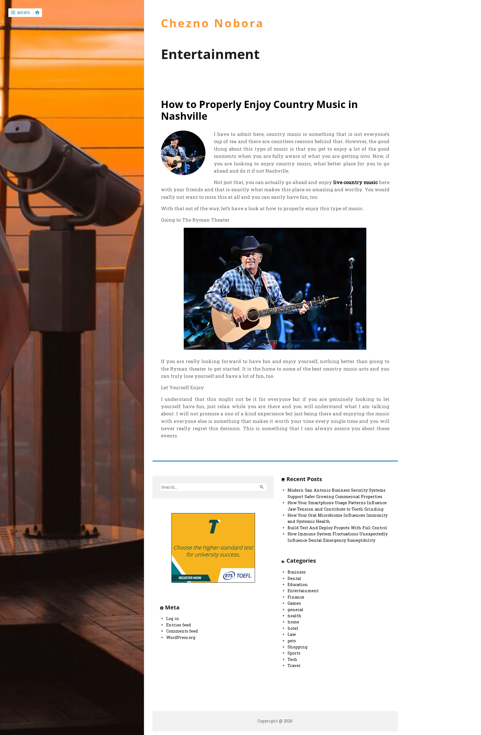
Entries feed (178, 625)
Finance (296, 597)
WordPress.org (180, 637)
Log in (172, 618)
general (295, 609)
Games (294, 603)
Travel (294, 665)
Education (298, 584)
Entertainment (303, 590)
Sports (294, 653)
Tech (292, 659)
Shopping (298, 647)
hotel (293, 628)
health (294, 615)
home (293, 621)
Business (297, 572)
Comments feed (182, 631)
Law (292, 634)
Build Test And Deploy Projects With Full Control (337, 527)
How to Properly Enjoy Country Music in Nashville (259, 110)
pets (292, 640)
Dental (294, 578)
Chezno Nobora (212, 23)
